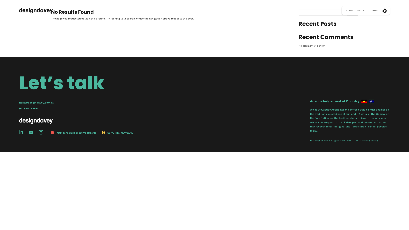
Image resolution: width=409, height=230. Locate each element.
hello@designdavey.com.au (36, 102)
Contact (373, 10)
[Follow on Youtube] (31, 132)
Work (360, 10)
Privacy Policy (370, 140)
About (350, 10)
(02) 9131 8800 (28, 108)
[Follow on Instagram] (41, 132)
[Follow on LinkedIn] (21, 132)
